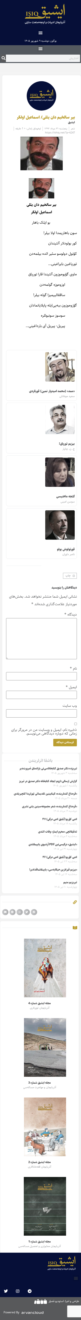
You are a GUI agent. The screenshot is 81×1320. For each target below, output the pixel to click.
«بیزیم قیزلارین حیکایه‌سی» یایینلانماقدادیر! (53, 870)
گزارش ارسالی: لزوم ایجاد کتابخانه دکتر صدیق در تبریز (48, 781)
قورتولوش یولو (66, 549)
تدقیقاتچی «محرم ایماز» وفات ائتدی (57, 832)
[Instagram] (18, 1291)
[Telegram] (29, 1291)
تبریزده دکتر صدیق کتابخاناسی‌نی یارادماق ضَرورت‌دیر (48, 768)
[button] (40, 32)
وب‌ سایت (70, 706)
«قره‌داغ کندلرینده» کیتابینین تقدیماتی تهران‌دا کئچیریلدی (45, 794)
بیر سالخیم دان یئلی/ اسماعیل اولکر (46, 117)
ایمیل (71, 687)
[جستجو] (3, 58)
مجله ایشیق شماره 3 (39, 1083)
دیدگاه (70, 614)
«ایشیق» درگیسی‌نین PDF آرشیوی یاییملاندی (53, 844)
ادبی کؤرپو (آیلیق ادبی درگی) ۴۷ (59, 819)
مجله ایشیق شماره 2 (39, 1162)
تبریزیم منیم (70, 882)
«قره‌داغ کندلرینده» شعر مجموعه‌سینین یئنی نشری (49, 806)
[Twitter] (6, 1291)
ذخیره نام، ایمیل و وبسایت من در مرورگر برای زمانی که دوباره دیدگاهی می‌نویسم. (44, 731)
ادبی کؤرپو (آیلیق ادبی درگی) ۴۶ (59, 857)
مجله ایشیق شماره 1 (39, 1242)
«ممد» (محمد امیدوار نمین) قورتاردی (52, 391)
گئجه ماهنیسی (65, 496)
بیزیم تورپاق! (67, 443)
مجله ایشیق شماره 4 (39, 1003)
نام (73, 668)
